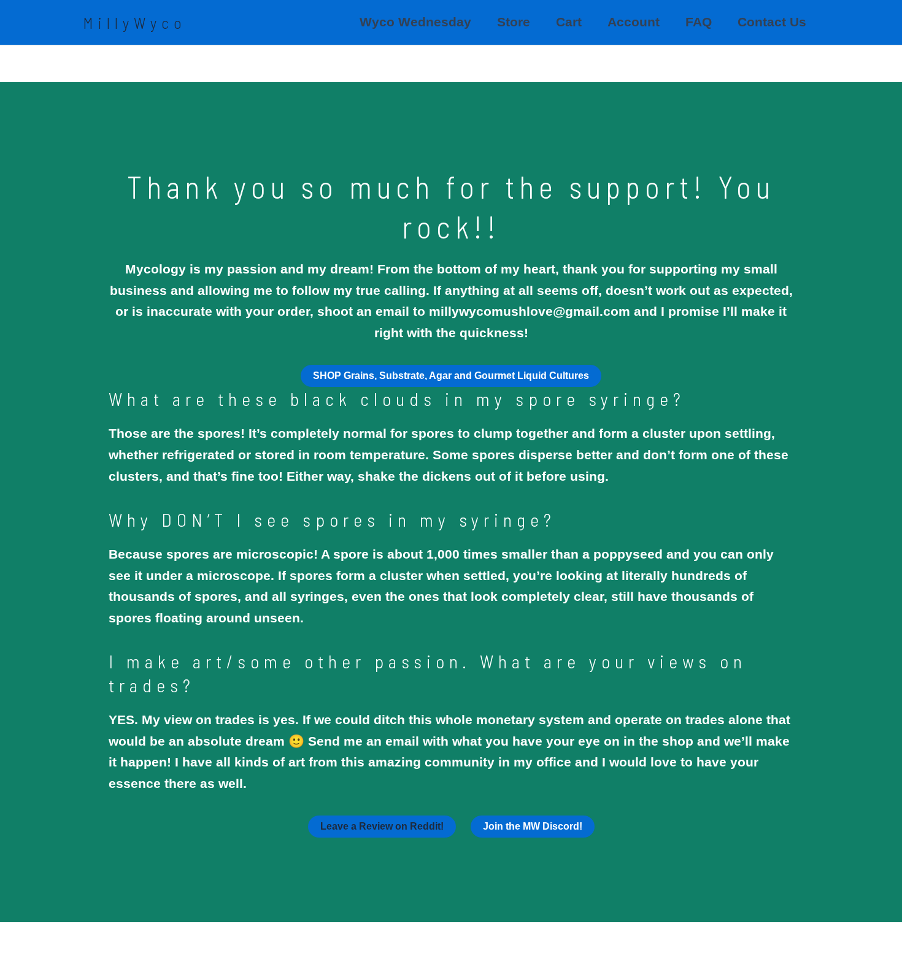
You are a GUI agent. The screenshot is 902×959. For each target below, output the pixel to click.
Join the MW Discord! (532, 826)
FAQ (698, 22)
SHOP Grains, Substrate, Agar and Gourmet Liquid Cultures (451, 375)
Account (633, 22)
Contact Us (772, 22)
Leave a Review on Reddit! (382, 826)
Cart (569, 22)
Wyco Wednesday (415, 22)
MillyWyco (135, 22)
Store (513, 22)
